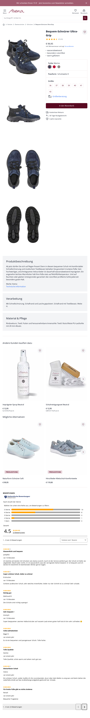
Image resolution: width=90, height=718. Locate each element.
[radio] (49, 66)
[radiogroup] (66, 65)
